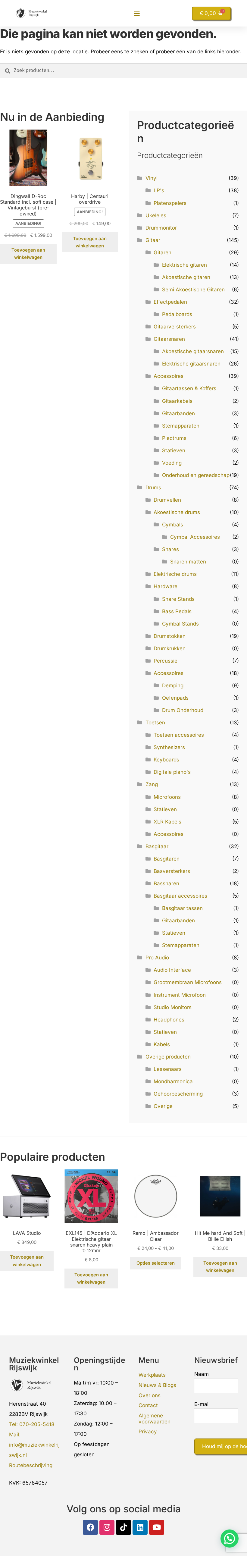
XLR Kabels (167, 822)
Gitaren (162, 252)
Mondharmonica (173, 1081)
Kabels (162, 1044)
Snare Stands (178, 599)
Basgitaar (156, 846)
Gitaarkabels (177, 401)
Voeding (172, 463)
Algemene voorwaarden (154, 1419)
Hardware (165, 586)
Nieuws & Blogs (157, 1385)
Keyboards (166, 760)
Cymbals (172, 525)
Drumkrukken (170, 648)
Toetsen (155, 723)
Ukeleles (155, 215)
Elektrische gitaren (184, 265)
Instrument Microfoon (180, 995)
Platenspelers (170, 203)
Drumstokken (170, 636)
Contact (148, 1405)
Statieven (173, 450)
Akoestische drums (177, 512)
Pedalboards (177, 314)
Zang (151, 784)
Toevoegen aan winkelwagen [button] (28, 253)
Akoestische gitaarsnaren (193, 351)
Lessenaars (168, 1069)
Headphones (169, 1020)
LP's (159, 190)
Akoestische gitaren (186, 277)
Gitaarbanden (178, 413)
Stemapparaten (180, 426)
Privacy (148, 1432)
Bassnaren (166, 883)
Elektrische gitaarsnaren (191, 364)
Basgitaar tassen (182, 908)
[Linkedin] (140, 1527)
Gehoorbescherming (178, 1094)
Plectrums (174, 438)
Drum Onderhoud (182, 710)
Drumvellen (167, 500)
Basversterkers (172, 871)
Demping (172, 685)
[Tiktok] (123, 1527)
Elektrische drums (175, 574)
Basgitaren (167, 859)
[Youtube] (156, 1527)
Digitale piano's (172, 772)
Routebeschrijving (30, 1465)
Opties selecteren (155, 1263)
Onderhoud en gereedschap (196, 475)
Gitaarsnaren (169, 339)
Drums (153, 488)
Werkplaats (152, 1375)
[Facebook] (90, 1527)
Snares (170, 549)
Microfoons (167, 797)
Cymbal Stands (180, 624)
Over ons (150, 1395)
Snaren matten (188, 562)
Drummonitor (161, 228)
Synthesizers (169, 747)
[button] (137, 13)
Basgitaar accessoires (180, 896)
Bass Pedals (177, 611)
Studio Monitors (173, 1007)
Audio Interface (172, 970)
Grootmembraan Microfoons (188, 982)
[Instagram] (106, 1527)
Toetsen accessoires (179, 735)
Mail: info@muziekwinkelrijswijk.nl (34, 1445)
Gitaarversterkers (175, 327)
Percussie (165, 661)
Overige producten (168, 1057)
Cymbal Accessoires (195, 537)
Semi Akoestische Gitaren (193, 290)
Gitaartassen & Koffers (189, 388)
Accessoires (168, 376)
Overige (163, 1106)
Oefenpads (175, 698)
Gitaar (152, 240)
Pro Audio (157, 958)
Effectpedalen (170, 302)
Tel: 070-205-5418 (32, 1424)
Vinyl (151, 178)
